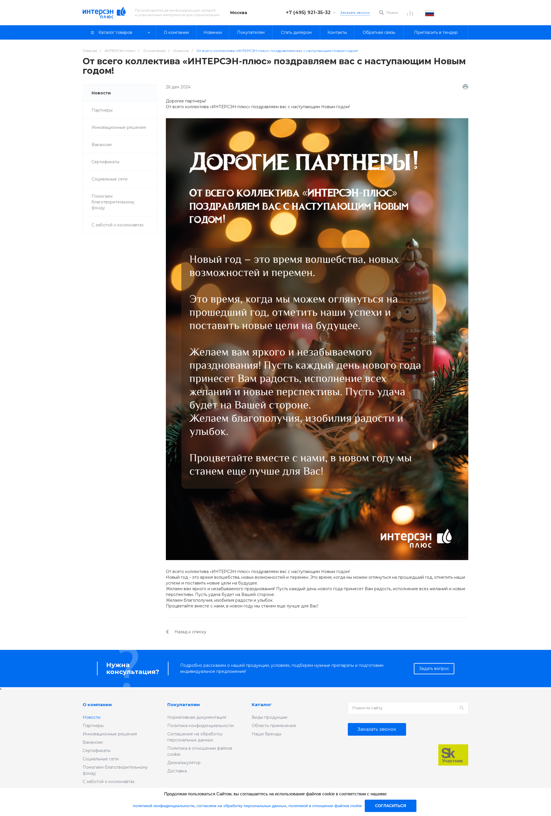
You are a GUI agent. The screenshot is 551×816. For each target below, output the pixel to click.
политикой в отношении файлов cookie (325, 805)
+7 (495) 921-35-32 (308, 12)
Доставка (177, 771)
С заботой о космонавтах (117, 225)
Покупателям (183, 704)
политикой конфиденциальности (163, 805)
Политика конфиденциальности (200, 725)
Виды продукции (269, 717)
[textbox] (429, 13)
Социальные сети (109, 179)
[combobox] (429, 13)
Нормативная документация (196, 717)
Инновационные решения (119, 127)
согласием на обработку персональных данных (241, 805)
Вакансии (102, 144)
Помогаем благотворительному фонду (113, 202)
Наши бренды (266, 734)
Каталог (261, 704)
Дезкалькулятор (184, 762)
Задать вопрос (434, 668)
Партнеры (102, 110)
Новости (101, 93)
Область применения (274, 725)
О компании (97, 704)
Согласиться (390, 805)
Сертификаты (105, 161)
